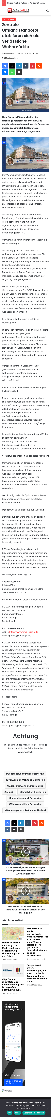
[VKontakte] (7, 829)
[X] (12, 66)
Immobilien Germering (33, 792)
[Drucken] (21, 829)
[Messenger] (5, 72)
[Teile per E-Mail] (19, 72)
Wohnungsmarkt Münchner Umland (26, 810)
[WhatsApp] (12, 72)
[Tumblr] (25, 66)
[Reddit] (39, 66)
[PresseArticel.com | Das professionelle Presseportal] (18, 10)
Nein (17, 1113)
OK (9, 1113)
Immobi (10, 792)
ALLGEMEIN (9, 19)
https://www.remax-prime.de (23, 632)
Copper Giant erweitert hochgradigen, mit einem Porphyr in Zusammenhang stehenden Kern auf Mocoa (37, 973)
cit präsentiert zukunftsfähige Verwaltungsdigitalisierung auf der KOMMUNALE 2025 (13, 984)
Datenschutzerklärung (34, 1113)
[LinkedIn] (19, 66)
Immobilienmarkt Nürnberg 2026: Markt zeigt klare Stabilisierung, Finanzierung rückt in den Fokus (13, 949)
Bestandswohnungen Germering (26, 773)
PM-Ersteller (9, 53)
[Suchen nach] (47, 11)
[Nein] (47, 1108)
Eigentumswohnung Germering (25, 785)
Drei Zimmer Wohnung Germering (26, 779)
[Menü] (3, 11)
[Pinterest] (32, 66)
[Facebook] (5, 66)
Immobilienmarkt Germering (26, 798)
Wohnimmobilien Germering (26, 804)
